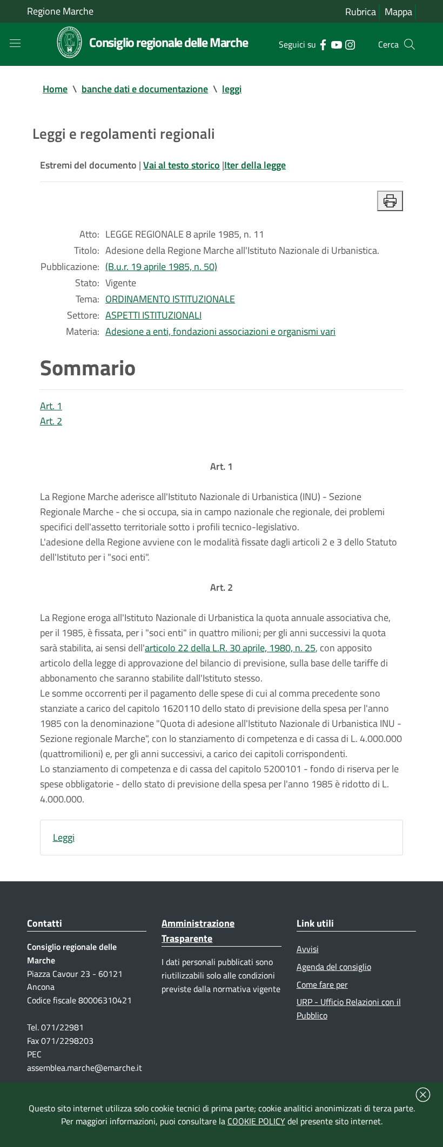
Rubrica (360, 11)
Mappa (398, 11)
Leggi (64, 837)
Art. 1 (51, 406)
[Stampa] (390, 201)
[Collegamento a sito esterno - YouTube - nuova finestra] (336, 43)
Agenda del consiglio (334, 966)
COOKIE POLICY (256, 1121)
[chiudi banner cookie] (423, 1094)
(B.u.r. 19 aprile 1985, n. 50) (161, 266)
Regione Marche (60, 11)
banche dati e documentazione (145, 89)
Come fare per (322, 984)
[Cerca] (409, 44)
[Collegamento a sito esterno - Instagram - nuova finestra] (350, 43)
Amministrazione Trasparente (198, 931)
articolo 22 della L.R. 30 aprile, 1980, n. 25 (230, 647)
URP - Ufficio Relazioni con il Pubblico (349, 1008)
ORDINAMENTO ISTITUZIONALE (170, 299)
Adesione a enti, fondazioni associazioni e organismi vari (220, 331)
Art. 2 (51, 421)
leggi (231, 89)
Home (55, 89)
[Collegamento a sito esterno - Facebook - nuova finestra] (323, 43)
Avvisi (308, 948)
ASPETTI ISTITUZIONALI (153, 315)
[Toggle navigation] (15, 43)
